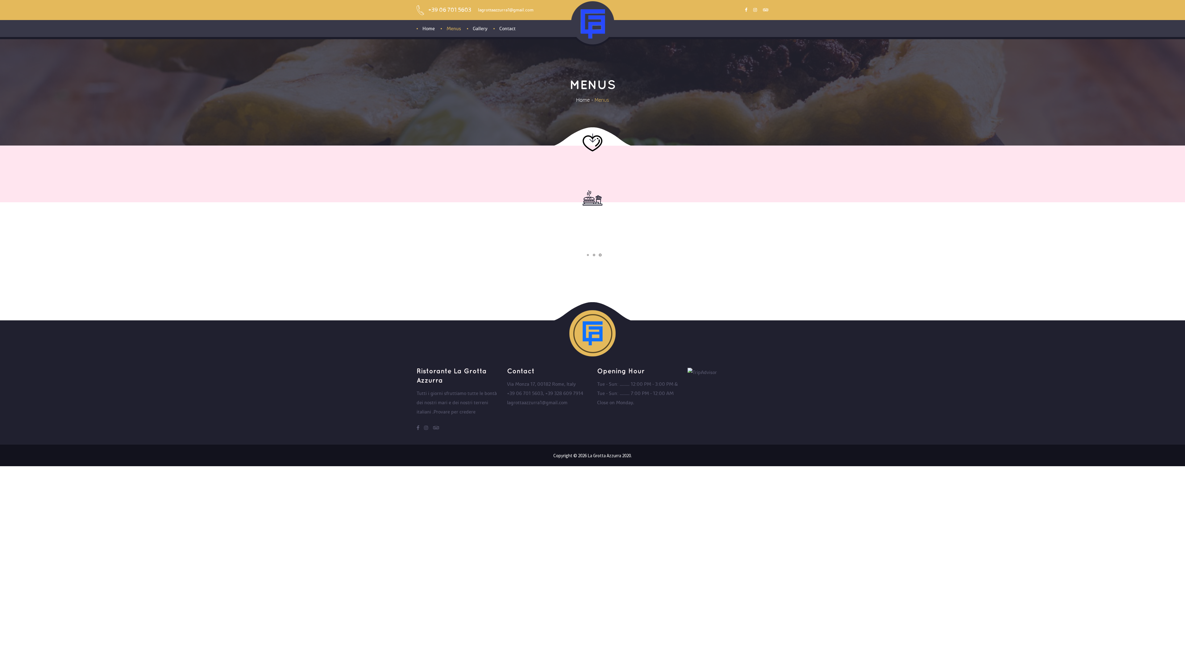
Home (583, 100)
